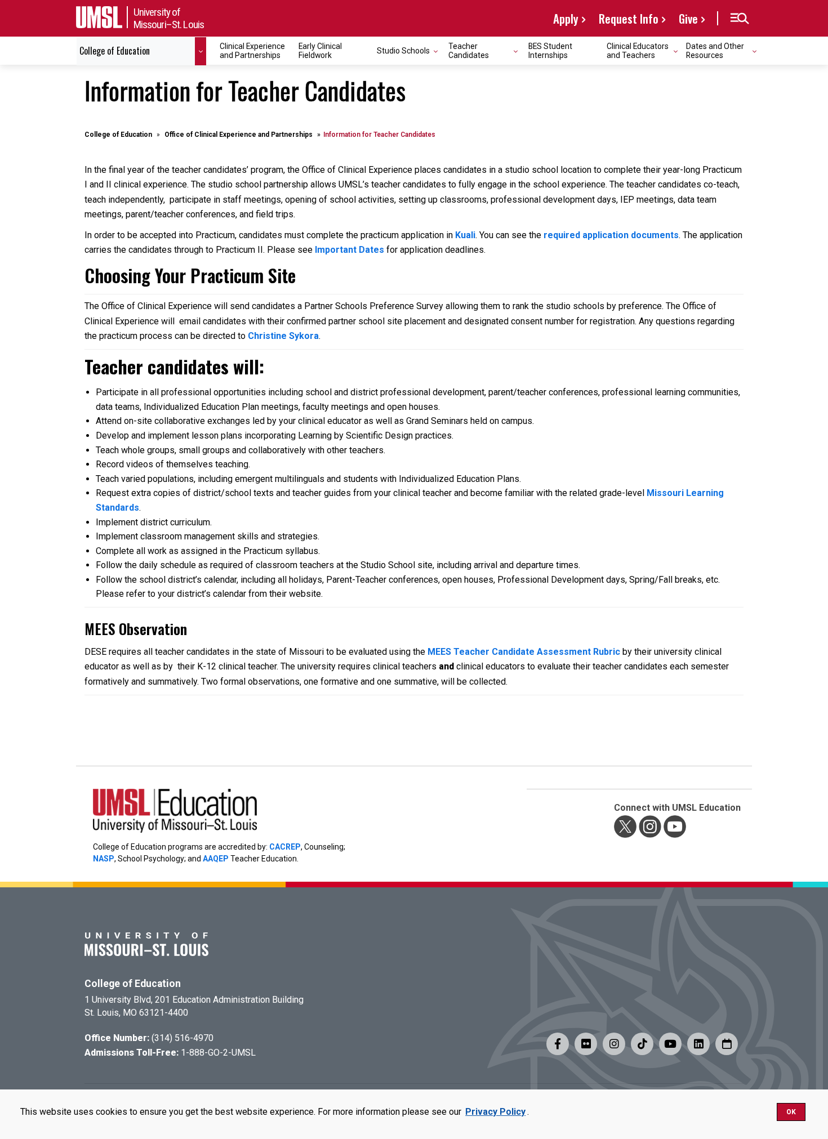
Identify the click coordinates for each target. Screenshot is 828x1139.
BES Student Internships (550, 50)
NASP (103, 858)
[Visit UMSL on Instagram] (614, 1044)
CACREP (285, 846)
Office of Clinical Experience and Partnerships (238, 135)
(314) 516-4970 (182, 1038)
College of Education (118, 135)
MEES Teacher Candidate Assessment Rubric (525, 651)
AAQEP (216, 858)
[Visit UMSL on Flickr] (586, 1044)
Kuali (465, 235)
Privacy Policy (495, 1111)
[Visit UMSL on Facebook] (557, 1044)
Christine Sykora (283, 335)
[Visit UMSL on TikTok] (642, 1044)
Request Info (628, 18)
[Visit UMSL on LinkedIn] (698, 1044)
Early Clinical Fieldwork (320, 50)
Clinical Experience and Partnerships (252, 50)
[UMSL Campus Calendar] (726, 1044)
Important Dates (349, 249)
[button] (739, 18)
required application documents (611, 235)
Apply (565, 18)
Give (688, 18)
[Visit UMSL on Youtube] (670, 1044)
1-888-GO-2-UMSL (218, 1052)
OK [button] (791, 1112)
